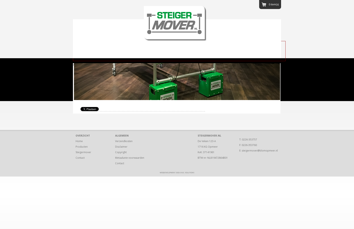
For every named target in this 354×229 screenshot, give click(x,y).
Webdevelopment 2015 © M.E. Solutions (177, 173)
